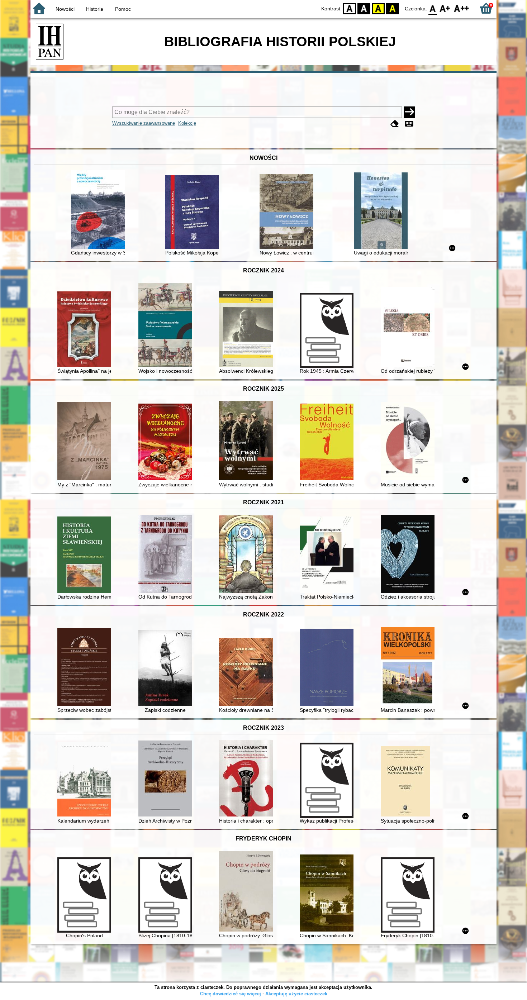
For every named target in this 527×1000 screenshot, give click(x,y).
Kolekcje (187, 123)
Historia (94, 9)
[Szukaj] (409, 112)
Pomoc (123, 9)
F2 (461, 8)
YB (378, 8)
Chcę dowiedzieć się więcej (230, 993)
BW (364, 8)
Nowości (65, 9)
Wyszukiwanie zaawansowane (143, 123)
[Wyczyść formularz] (394, 123)
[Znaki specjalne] (409, 123)
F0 (432, 8)
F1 (445, 8)
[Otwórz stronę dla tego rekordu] (99, 210)
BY (393, 8)
